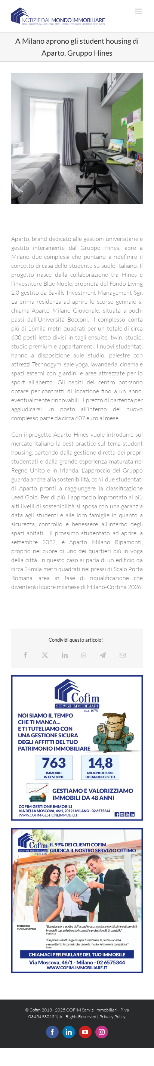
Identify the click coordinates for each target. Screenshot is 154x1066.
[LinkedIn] (64, 655)
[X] (45, 655)
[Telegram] (103, 655)
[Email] (122, 655)
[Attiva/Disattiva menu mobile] (139, 11)
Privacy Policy (112, 1016)
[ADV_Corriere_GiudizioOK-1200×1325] (77, 831)
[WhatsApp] (83, 655)
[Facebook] (25, 655)
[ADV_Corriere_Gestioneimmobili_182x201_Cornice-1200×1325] (77, 678)
